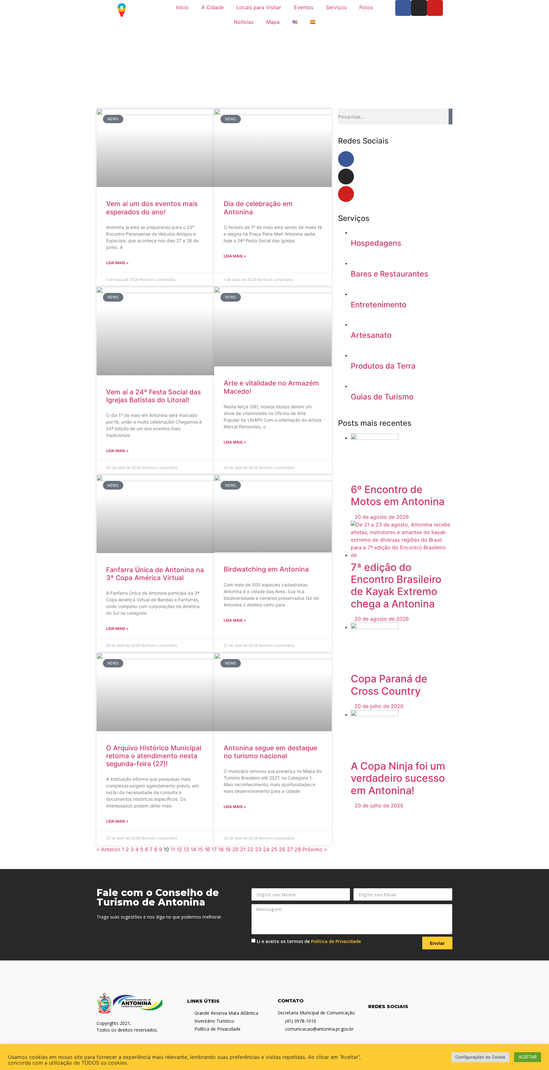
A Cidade (212, 7)
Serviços (336, 7)
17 (214, 849)
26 (282, 849)
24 (266, 849)
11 (173, 849)
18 (221, 849)
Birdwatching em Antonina (266, 569)
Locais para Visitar (258, 7)
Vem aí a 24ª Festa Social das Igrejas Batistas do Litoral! (153, 396)
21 (243, 849)
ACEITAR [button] (527, 1057)
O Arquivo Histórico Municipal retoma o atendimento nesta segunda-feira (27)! (153, 756)
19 (228, 849)
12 (179, 849)
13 (186, 849)
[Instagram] (419, 8)
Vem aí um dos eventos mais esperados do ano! (152, 208)
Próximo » (314, 849)
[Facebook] (346, 159)
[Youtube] (435, 8)
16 (207, 849)
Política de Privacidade (336, 941)
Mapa (273, 22)
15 (200, 849)
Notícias (244, 22)
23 (258, 849)
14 (193, 849)
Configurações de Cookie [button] (480, 1057)
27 (290, 849)
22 (250, 849)
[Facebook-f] (403, 8)
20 (235, 849)
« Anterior (108, 849)
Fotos (366, 7)
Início (182, 7)
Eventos (303, 7)
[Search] (450, 116)
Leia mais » (117, 262)
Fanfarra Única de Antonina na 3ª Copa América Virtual (155, 574)
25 (274, 849)
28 (298, 849)
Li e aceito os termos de (309, 941)
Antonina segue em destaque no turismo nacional (270, 752)
